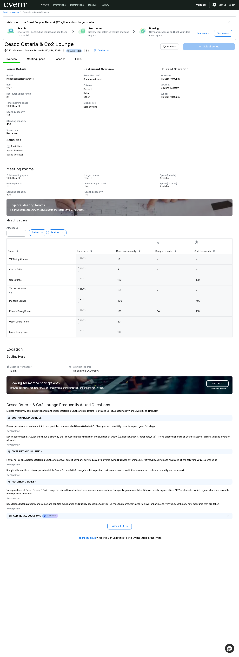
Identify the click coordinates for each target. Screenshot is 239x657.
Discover (92, 5)
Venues (45, 4)
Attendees (12, 228)
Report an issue (86, 537)
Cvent (5, 12)
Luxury (105, 5)
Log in (232, 5)
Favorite (171, 46)
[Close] (229, 22)
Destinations (77, 5)
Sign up (222, 5)
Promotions (59, 5)
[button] (23, 232)
